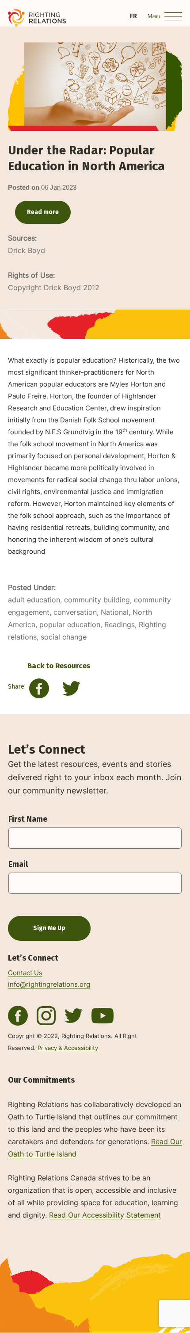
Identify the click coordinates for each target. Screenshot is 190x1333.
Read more (43, 212)
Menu (154, 16)
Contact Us (25, 973)
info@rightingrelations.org (49, 984)
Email (18, 864)
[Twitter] (46, 1015)
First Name (27, 819)
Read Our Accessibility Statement (105, 1214)
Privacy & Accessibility (68, 1047)
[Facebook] (18, 1015)
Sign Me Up (49, 928)
